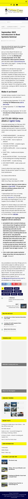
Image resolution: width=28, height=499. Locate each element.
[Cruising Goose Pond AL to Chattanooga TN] (4, 484)
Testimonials (4, 447)
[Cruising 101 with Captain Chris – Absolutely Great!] (2, 323)
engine (16, 288)
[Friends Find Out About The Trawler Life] (7, 404)
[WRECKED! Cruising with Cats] (14, 414)
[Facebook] (11, 4)
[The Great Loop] (4, 462)
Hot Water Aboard (5, 428)
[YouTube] (14, 4)
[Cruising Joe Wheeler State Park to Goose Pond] (4, 477)
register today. (15, 121)
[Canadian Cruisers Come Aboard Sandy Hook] (7, 414)
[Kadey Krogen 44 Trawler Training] (14, 404)
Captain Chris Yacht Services (9, 40)
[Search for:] (14, 22)
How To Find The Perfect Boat (8, 439)
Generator (17, 291)
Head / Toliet (6, 294)
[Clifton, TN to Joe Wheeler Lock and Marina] (4, 469)
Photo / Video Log (5, 452)
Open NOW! (12, 186)
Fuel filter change (7, 291)
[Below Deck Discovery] (2, 329)
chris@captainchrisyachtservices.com (12, 278)
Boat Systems (8, 288)
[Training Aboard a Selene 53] (20, 414)
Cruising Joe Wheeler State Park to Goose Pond (17, 476)
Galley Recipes (4, 450)
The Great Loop (13, 460)
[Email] (17, 4)
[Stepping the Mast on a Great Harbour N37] (20, 404)
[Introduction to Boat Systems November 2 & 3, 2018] (2, 317)
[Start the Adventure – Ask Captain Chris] (14, 409)
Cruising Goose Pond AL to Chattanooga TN (16, 483)
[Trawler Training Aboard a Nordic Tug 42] (7, 409)
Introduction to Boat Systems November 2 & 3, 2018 (15, 317)
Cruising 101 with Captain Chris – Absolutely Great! (13, 323)
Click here (10, 197)
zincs (20, 294)
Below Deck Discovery (10, 329)
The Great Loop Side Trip (10, 456)
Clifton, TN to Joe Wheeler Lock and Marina (17, 468)
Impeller (14, 294)
